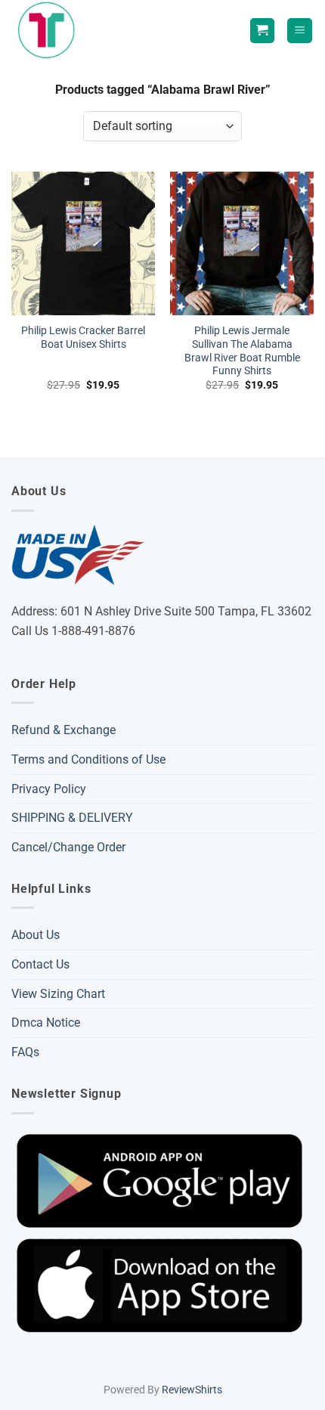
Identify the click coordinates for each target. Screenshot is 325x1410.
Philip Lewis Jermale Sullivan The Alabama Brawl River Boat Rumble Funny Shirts (242, 350)
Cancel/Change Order (68, 847)
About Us (35, 935)
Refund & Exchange (63, 730)
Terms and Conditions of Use (88, 759)
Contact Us (40, 964)
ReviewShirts (192, 1390)
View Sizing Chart (58, 994)
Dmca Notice (45, 1022)
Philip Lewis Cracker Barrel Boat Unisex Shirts (83, 337)
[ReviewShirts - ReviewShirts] (49, 30)
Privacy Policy (48, 789)
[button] (299, 30)
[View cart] (262, 30)
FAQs (25, 1052)
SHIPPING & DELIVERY (72, 817)
